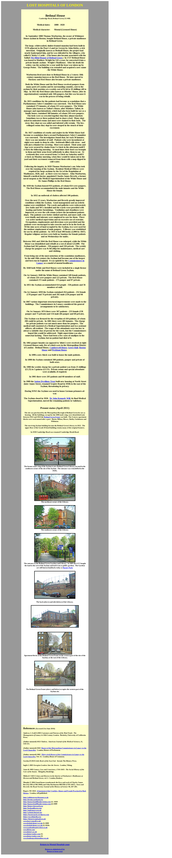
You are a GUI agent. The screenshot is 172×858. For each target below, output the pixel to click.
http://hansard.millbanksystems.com (37, 802)
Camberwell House (58, 347)
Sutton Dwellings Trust (44, 381)
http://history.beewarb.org (33, 806)
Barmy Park (68, 568)
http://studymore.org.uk (32, 810)
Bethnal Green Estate (52, 417)
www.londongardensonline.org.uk (36, 838)
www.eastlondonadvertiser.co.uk (35, 827)
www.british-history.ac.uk (32, 823)
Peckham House (59, 350)
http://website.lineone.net (32, 812)
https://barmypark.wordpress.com (36, 815)
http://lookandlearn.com (32, 808)
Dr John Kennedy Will (60, 398)
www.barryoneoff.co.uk (32, 821)
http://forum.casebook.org (33, 800)
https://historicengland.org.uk (34, 819)
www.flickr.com (29, 830)
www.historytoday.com (31, 834)
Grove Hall (73, 347)
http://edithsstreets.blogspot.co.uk (35, 797)
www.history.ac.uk (30, 832)
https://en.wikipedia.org (32, 817)
